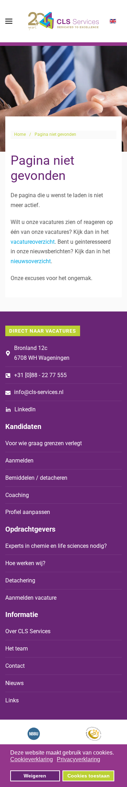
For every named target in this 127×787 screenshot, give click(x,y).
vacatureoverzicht (33, 241)
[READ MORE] (34, 734)
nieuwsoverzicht (31, 261)
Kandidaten (23, 426)
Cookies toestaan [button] (88, 776)
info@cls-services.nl (39, 392)
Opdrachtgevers (30, 529)
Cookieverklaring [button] (31, 759)
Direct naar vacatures (42, 331)
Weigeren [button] (35, 776)
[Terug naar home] (63, 21)
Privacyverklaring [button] (78, 759)
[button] (8, 21)
